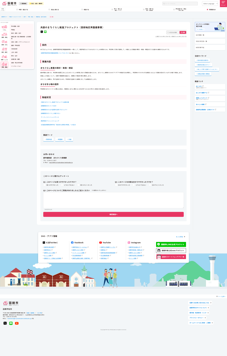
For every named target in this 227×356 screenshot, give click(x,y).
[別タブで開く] (41, 31)
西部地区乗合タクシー (204, 65)
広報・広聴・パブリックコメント (20, 42)
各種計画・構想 (15, 59)
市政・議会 (30, 16)
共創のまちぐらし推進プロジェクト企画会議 (55, 102)
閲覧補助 (24, 3)
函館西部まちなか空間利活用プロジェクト (54, 110)
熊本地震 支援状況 (203, 60)
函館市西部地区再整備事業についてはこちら (55, 53)
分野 (24, 16)
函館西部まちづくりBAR (48, 106)
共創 (69, 139)
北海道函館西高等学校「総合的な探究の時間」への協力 (58, 125)
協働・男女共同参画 (16, 63)
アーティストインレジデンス (50, 117)
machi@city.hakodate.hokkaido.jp (61, 162)
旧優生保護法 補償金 (204, 74)
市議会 (13, 30)
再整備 (60, 139)
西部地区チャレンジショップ (50, 121)
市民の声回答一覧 (201, 41)
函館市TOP (4, 16)
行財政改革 (14, 49)
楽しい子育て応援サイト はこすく (208, 69)
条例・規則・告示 (16, 33)
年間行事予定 (200, 47)
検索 (183, 32)
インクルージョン (16, 66)
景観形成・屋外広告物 (41, 16)
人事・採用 (14, 52)
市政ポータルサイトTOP (15, 16)
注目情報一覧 (200, 35)
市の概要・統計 (15, 26)
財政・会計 (14, 56)
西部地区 (49, 139)
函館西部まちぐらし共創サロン (50, 113)
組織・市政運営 (15, 45)
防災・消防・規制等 (36, 3)
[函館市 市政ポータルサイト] (9, 3)
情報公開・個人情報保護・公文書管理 (21, 37)
